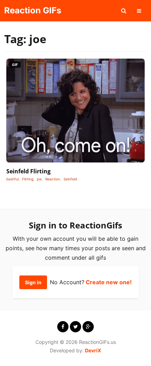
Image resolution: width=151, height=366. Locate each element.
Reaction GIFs (32, 10)
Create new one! (109, 282)
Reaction (52, 179)
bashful (12, 179)
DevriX (93, 350)
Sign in (33, 282)
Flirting (27, 179)
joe (39, 179)
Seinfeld (70, 179)
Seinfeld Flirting (28, 171)
